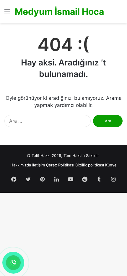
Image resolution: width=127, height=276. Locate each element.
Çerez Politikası (60, 165)
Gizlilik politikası (89, 165)
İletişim (38, 165)
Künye (111, 165)
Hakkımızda (20, 165)
